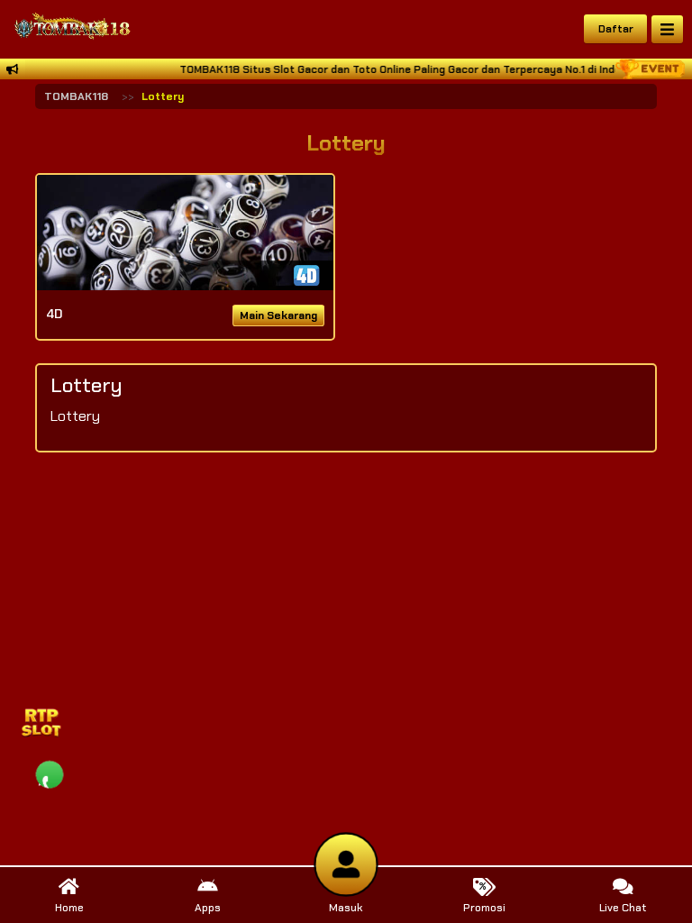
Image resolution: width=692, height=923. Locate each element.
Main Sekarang (278, 315)
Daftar (615, 29)
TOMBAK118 (76, 96)
